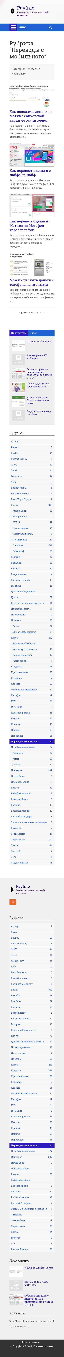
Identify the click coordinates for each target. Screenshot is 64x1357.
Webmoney (31, 476)
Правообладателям (31, 1342)
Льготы (31, 683)
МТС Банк (31, 706)
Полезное (31, 770)
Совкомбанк (31, 833)
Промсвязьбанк (31, 781)
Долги (31, 597)
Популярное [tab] (19, 332)
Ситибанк (31, 828)
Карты (31, 637)
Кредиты (31, 666)
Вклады (31, 568)
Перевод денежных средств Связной (38, 385)
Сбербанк (32, 545)
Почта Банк (31, 776)
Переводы (31, 735)
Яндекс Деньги (31, 862)
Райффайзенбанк (31, 793)
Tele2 (31, 470)
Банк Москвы (31, 487)
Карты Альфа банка (32, 643)
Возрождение (31, 574)
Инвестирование (31, 608)
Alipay (31, 441)
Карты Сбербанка (32, 654)
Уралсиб (31, 851)
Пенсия (31, 729)
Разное (31, 787)
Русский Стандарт (31, 816)
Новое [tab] (33, 332)
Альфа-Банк (32, 510)
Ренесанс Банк (31, 799)
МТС (31, 701)
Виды (32, 626)
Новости (31, 724)
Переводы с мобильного (31, 741)
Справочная (31, 839)
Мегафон (31, 695)
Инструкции (31, 614)
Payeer (31, 447)
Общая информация (32, 631)
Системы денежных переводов (31, 822)
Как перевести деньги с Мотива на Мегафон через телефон (30, 225)
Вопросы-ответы (31, 579)
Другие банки (32, 528)
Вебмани (32, 753)
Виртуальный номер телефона (39, 413)
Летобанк (31, 678)
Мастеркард (32, 660)
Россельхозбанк (31, 810)
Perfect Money (31, 458)
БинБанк (31, 562)
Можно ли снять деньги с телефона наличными (31, 282)
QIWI (31, 464)
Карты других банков (32, 649)
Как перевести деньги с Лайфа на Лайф (30, 172)
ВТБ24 (32, 522)
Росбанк (31, 804)
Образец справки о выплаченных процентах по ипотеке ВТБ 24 (39, 373)
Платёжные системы (31, 747)
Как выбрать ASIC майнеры (37, 357)
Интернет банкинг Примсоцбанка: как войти (38, 400)
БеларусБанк (32, 516)
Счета (31, 845)
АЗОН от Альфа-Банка (39, 341)
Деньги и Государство (31, 591)
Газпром (31, 585)
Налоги (31, 718)
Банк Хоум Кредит (31, 499)
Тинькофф (32, 551)
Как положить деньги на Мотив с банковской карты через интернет (31, 116)
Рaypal (32, 764)
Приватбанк (32, 539)
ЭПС (31, 856)
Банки (31, 505)
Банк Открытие (31, 493)
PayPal (31, 453)
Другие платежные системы (31, 603)
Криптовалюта (31, 672)
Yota (31, 481)
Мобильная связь (32, 533)
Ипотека (31, 620)
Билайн (31, 556)
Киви (32, 758)
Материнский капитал (31, 689)
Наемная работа (31, 712)
